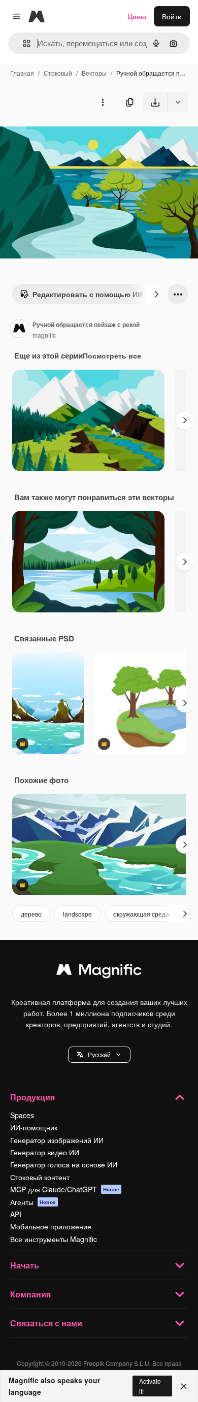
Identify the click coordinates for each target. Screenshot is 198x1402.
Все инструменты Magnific (53, 1239)
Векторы (94, 73)
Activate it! (150, 1386)
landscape (77, 913)
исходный (68, 136)
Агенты (33, 1202)
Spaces (22, 1115)
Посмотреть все (112, 355)
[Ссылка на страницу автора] (19, 329)
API (15, 1214)
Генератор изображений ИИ (57, 1140)
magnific (44, 335)
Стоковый (58, 73)
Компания (30, 1294)
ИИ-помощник (33, 1127)
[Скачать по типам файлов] (178, 102)
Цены (137, 16)
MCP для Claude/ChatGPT (64, 1189)
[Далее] (156, 294)
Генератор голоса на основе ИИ (63, 1164)
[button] (99, 1055)
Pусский (99, 1054)
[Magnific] (99, 972)
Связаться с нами (46, 1323)
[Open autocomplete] (23, 43)
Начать (24, 1265)
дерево (31, 913)
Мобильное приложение (50, 1226)
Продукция (32, 1097)
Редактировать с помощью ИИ (87, 294)
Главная (22, 73)
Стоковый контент (40, 1177)
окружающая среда (141, 913)
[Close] (183, 1386)
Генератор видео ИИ (44, 1152)
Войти (172, 16)
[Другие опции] (102, 102)
